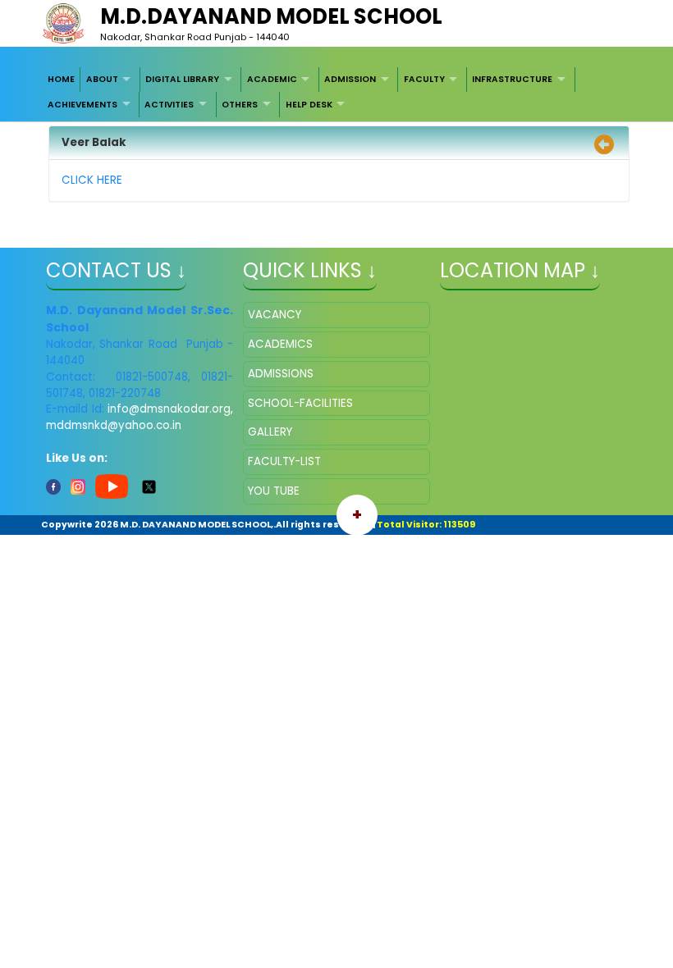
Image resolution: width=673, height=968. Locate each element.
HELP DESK (309, 104)
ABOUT (102, 79)
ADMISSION (350, 79)
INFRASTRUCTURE (512, 79)
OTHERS (240, 104)
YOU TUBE (274, 491)
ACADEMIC (272, 79)
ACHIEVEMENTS (82, 104)
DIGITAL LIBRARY (182, 79)
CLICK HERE (92, 180)
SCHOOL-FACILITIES (300, 403)
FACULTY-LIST (284, 461)
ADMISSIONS (281, 373)
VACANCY (274, 314)
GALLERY (270, 432)
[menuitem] (62, 79)
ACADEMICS (280, 344)
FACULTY (424, 79)
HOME (61, 79)
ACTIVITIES (169, 104)
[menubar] (337, 92)
